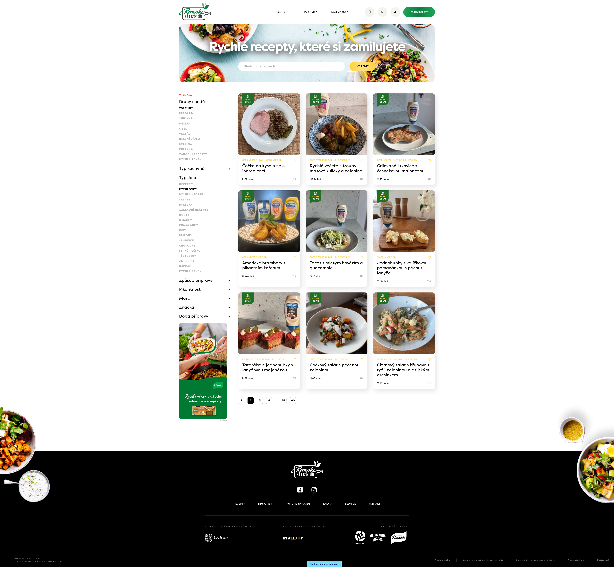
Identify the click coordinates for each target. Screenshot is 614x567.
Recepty (280, 12)
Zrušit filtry (186, 95)
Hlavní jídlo (189, 139)
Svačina (185, 144)
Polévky (186, 204)
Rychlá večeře (191, 194)
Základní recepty (194, 210)
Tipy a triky (309, 12)
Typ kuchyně (192, 168)
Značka (186, 307)
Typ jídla (187, 177)
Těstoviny (187, 256)
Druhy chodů (192, 101)
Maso (184, 298)
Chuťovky (187, 245)
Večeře (185, 134)
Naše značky (339, 12)
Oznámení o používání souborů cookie (483, 560)
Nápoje (185, 266)
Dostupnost (603, 560)
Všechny (186, 108)
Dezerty (186, 184)
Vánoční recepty (193, 154)
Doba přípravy (193, 316)
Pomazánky (188, 225)
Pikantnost (190, 289)
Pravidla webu (442, 560)
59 (283, 400)
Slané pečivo (190, 250)
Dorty (184, 215)
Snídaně (185, 118)
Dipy (182, 230)
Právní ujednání (575, 560)
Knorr (327, 503)
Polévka (186, 149)
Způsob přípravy (196, 280)
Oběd (183, 128)
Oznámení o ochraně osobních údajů (535, 560)
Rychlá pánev (190, 159)
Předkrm (186, 113)
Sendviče (186, 240)
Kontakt (374, 503)
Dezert (185, 123)
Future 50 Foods (298, 503)
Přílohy (185, 235)
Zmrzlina (187, 261)
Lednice (350, 503)
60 (293, 400)
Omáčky (185, 220)
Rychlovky (188, 189)
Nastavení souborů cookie (324, 564)
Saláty (185, 199)
